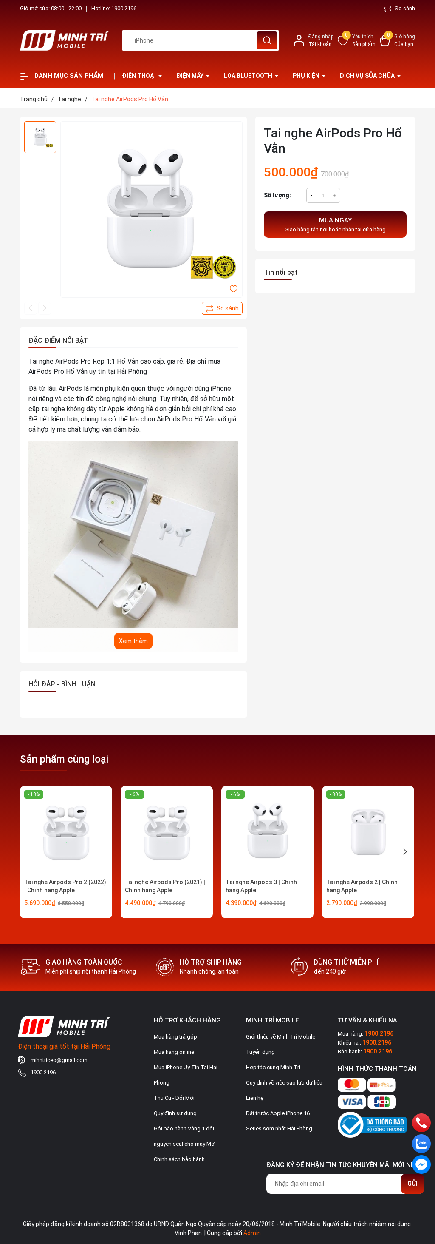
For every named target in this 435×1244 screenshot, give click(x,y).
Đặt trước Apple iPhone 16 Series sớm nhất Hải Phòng (279, 1121)
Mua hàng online (174, 1052)
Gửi (412, 1183)
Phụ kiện (307, 75)
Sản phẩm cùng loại (64, 759)
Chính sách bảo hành (179, 1159)
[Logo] (64, 40)
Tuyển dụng (260, 1052)
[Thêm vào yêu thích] (233, 288)
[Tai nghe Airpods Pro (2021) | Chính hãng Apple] (167, 832)
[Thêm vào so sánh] (222, 308)
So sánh (404, 8)
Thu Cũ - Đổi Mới (174, 1098)
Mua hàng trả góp (175, 1036)
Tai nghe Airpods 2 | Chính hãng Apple (362, 886)
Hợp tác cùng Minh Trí (273, 1067)
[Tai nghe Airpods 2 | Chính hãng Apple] (368, 832)
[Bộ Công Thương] (372, 1123)
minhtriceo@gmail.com (59, 1060)
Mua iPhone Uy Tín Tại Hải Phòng (186, 1075)
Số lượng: (277, 195)
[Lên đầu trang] (421, 1190)
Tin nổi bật (281, 272)
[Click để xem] (151, 212)
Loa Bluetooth (249, 75)
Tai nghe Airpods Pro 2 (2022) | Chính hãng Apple (65, 886)
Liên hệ (254, 1098)
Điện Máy (190, 75)
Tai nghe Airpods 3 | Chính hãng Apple (261, 886)
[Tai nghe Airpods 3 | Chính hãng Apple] (267, 832)
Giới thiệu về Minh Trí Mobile (280, 1036)
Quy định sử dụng (175, 1113)
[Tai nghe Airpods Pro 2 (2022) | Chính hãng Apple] (66, 832)
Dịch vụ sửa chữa (368, 75)
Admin (252, 1233)
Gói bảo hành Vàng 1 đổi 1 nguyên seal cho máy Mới (186, 1136)
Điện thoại (139, 75)
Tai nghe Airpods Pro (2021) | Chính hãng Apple (165, 886)
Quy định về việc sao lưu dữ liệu (284, 1082)
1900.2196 (123, 8)
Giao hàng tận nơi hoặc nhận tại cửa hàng (335, 224)
